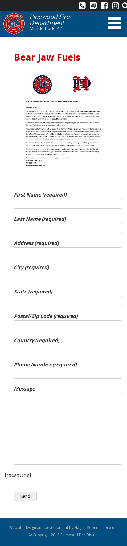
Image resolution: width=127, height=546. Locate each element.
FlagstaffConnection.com (96, 527)
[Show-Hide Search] (124, 5)
